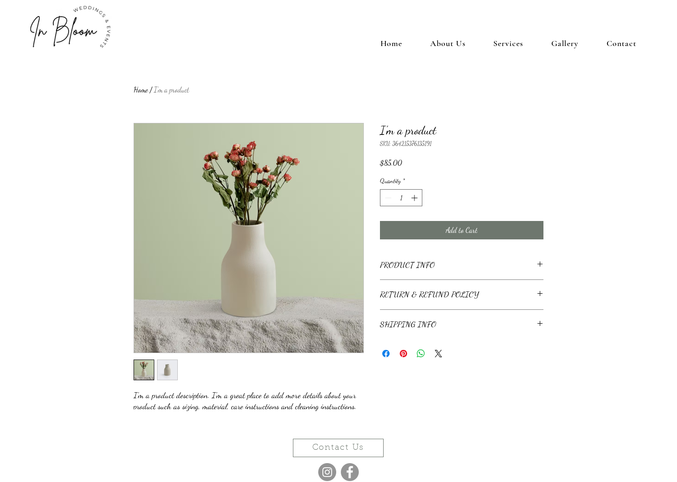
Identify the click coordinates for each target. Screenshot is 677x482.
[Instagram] (327, 472)
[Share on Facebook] (385, 353)
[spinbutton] (401, 198)
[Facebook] (350, 472)
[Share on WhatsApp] (420, 353)
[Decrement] (387, 198)
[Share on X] (438, 353)
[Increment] (415, 198)
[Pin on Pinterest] (403, 353)
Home (141, 89)
